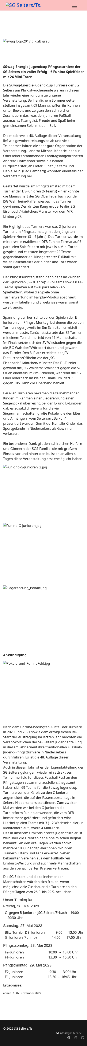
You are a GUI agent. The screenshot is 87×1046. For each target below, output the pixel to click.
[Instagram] (76, 1037)
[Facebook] (68, 1037)
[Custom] (82, 1037)
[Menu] (74, 6)
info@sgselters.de (71, 1033)
